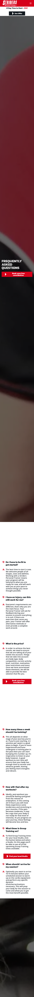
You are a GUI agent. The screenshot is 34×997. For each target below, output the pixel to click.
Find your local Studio (18, 856)
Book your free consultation (18, 274)
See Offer (18, 13)
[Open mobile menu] (30, 3)
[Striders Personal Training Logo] (10, 3)
